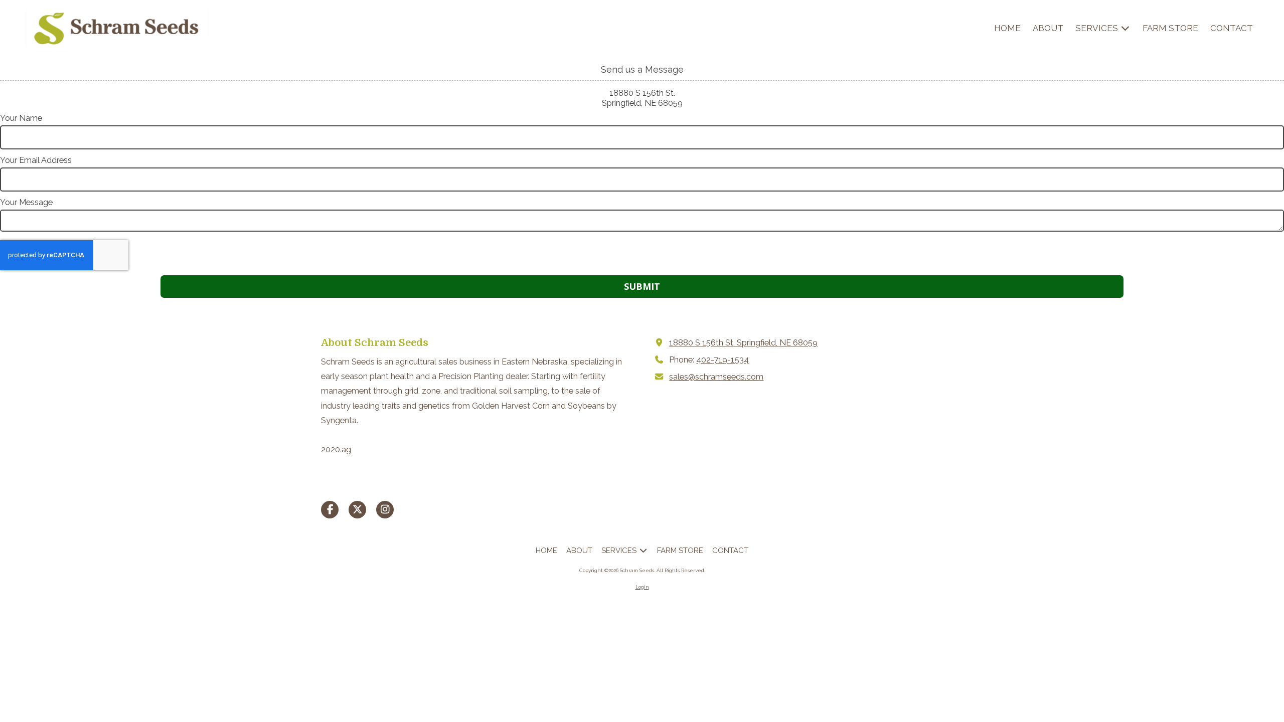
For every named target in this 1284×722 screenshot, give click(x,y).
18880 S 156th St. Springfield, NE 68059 (743, 342)
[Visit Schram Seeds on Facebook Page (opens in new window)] (330, 509)
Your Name (21, 118)
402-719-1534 (722, 360)
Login (642, 587)
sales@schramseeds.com (716, 377)
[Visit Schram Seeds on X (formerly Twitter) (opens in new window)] (357, 509)
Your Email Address (36, 160)
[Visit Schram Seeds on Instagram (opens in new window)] (385, 509)
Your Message (26, 202)
